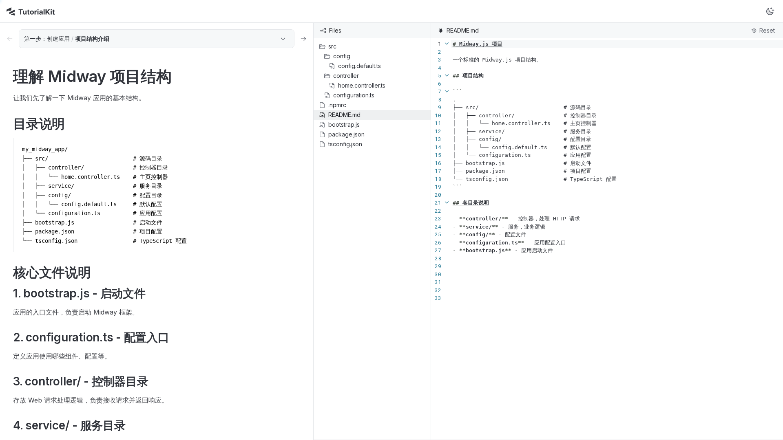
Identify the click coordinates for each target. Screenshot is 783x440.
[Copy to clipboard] (289, 147)
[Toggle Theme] (769, 11)
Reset (767, 30)
